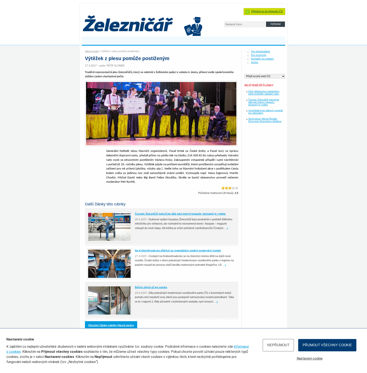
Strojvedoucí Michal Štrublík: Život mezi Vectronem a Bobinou (264, 120)
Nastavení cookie (310, 358)
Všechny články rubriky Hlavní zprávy (111, 325)
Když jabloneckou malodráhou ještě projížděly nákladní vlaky (263, 92)
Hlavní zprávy (92, 51)
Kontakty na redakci (262, 59)
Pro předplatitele (260, 51)
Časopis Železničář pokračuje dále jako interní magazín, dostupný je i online (263, 102)
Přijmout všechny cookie (327, 345)
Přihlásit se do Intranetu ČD (267, 11)
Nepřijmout (278, 345)
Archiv (254, 62)
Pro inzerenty (258, 55)
